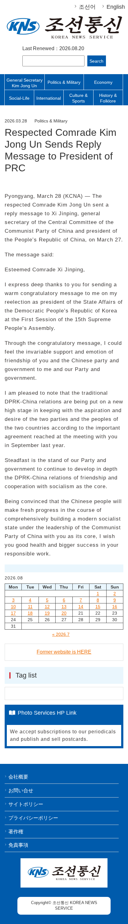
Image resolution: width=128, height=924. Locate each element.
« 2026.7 (61, 634)
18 (30, 613)
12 (47, 606)
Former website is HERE (64, 652)
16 (114, 606)
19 (47, 613)
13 (64, 606)
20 (64, 613)
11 (30, 606)
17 (13, 613)
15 (97, 606)
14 (80, 606)
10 (13, 606)
